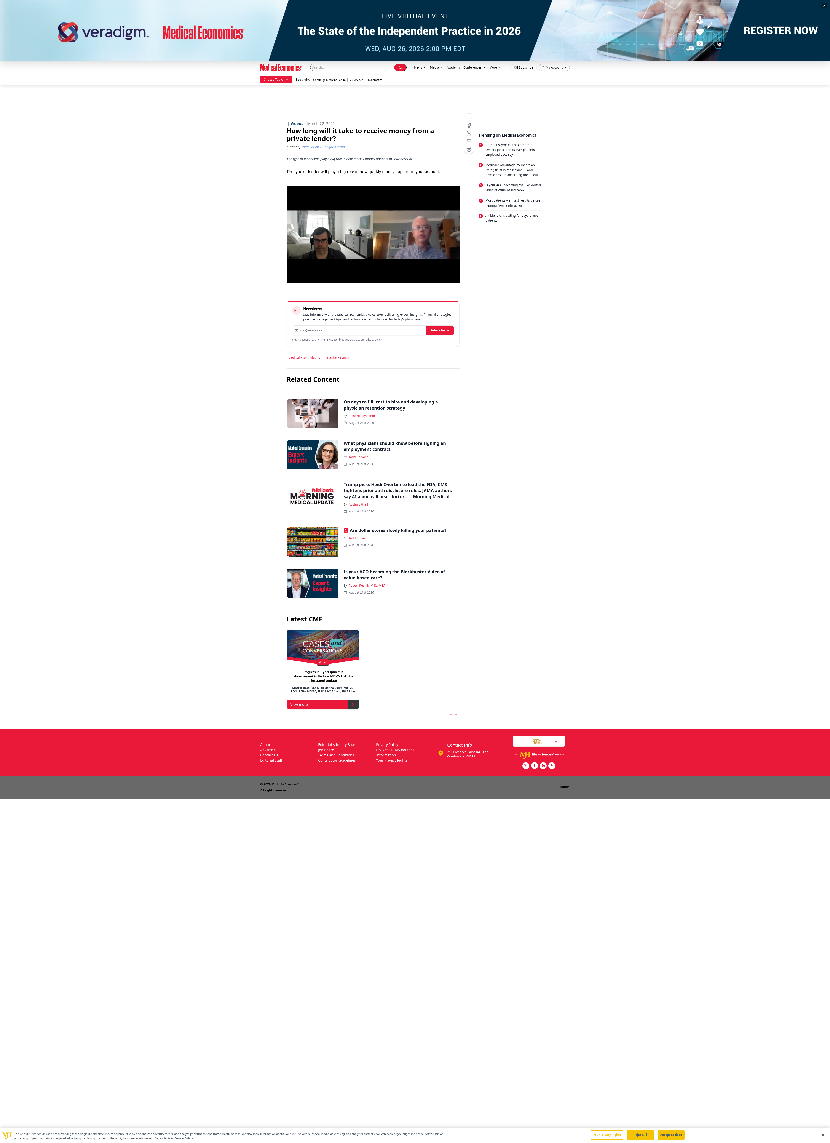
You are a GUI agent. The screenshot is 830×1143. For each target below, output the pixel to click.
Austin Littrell (358, 504)
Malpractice (375, 80)
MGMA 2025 (356, 80)
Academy (453, 67)
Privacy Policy (387, 744)
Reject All (640, 1135)
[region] (415, 1135)
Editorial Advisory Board (338, 744)
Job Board (326, 750)
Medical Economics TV (304, 357)
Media (434, 67)
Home (564, 787)
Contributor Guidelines (337, 760)
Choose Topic (273, 79)
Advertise (268, 750)
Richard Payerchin (362, 416)
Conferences (472, 67)
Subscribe (437, 330)
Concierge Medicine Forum (329, 80)
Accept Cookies (671, 1135)
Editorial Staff (271, 760)
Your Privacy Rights (391, 760)
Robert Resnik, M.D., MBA (367, 585)
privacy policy (374, 339)
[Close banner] (824, 6)
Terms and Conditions (336, 755)
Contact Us (269, 755)
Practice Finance (337, 357)
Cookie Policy (183, 1138)
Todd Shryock (358, 457)
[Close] (823, 1135)
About (265, 744)
